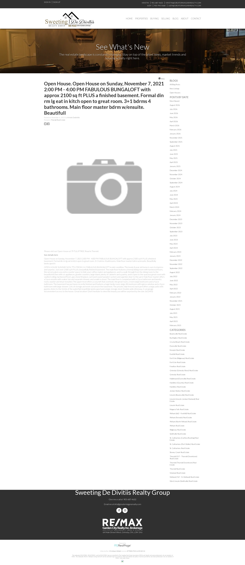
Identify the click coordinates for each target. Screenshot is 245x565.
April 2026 (174, 121)
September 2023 (176, 231)
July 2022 (173, 276)
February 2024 (175, 211)
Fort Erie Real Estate (178, 362)
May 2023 (173, 244)
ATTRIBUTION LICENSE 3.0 (136, 551)
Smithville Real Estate (178, 434)
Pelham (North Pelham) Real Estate (183, 421)
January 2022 (175, 297)
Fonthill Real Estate (177, 354)
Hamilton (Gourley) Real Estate (182, 383)
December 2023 (176, 219)
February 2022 (175, 293)
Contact (196, 18)
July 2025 (173, 150)
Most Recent (175, 101)
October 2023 (175, 227)
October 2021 (175, 305)
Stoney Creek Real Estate (179, 452)
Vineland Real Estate (177, 473)
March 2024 (174, 207)
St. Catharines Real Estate (180, 448)
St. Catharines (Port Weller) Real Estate (185, 444)
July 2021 (173, 313)
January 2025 (175, 166)
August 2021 (175, 309)
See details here (51, 255)
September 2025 (176, 142)
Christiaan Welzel (115, 551)
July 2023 (173, 236)
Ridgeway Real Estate (178, 430)
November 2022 (176, 264)
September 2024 (176, 182)
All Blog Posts (175, 84)
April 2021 (174, 321)
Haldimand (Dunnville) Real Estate (183, 379)
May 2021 (173, 317)
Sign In (47, 2)
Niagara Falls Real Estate (179, 409)
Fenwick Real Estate (177, 350)
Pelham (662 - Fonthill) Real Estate (183, 413)
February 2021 (175, 325)
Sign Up (56, 2)
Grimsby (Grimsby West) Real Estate (184, 370)
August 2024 (175, 187)
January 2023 (175, 256)
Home (129, 18)
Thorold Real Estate (58, 120)
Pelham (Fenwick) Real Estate (181, 417)
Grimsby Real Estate (177, 374)
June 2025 (174, 154)
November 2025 (176, 138)
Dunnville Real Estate (178, 346)
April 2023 (174, 248)
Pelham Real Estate (177, 426)
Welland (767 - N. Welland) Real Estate (184, 477)
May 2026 (173, 117)
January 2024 (175, 215)
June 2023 (174, 240)
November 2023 (176, 223)
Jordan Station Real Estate (180, 391)
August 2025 (175, 146)
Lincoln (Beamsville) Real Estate (182, 395)
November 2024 (176, 174)
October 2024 (175, 178)
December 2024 (176, 170)
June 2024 (174, 195)
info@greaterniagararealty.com (127, 504)
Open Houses (175, 93)
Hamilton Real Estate (178, 387)
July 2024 (173, 191)
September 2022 (176, 268)
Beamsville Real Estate (178, 334)
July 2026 (173, 109)
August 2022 (175, 272)
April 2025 (174, 162)
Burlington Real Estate (178, 338)
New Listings (174, 88)
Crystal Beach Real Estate (180, 342)
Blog (175, 18)
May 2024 (173, 199)
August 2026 (175, 105)
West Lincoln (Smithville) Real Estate (184, 481)
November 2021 (176, 301)
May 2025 (173, 158)
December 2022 (176, 260)
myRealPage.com (122, 546)
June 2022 (174, 280)
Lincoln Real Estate (177, 405)
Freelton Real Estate (177, 366)
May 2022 (173, 284)
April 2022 (174, 289)
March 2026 (174, 125)
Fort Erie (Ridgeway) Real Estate (182, 358)
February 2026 (175, 129)
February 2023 (175, 252)
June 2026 (174, 113)
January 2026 (175, 134)
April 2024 (174, 203)
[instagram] (125, 510)
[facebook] (119, 510)
